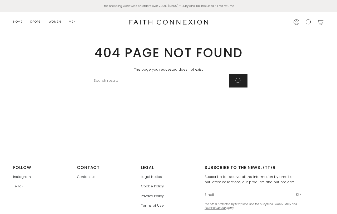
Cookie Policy (152, 186)
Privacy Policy (152, 195)
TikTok (18, 186)
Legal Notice (151, 176)
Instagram (22, 176)
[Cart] (321, 22)
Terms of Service (215, 208)
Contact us (86, 176)
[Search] (238, 80)
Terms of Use (152, 205)
